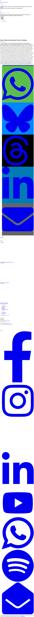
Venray (6, 41)
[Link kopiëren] (2, 235)
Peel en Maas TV (4, 306)
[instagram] (18, 418)
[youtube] (18, 516)
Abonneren (3, 308)
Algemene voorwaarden (5, 309)
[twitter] (18, 451)
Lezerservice (3, 312)
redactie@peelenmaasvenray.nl (7, 323)
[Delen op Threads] (18, 166)
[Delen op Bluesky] (18, 134)
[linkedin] (18, 488)
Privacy (1, 330)
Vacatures (3, 307)
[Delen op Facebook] (2, 65)
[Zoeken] (8, 12)
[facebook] (18, 382)
